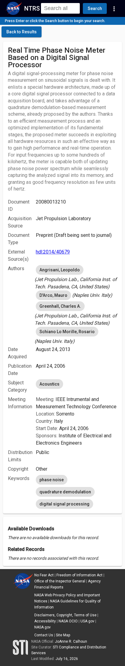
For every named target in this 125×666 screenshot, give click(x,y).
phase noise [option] (51, 479)
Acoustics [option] (49, 384)
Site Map (63, 635)
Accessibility (45, 621)
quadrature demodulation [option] (65, 491)
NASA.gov (42, 627)
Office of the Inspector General (59, 581)
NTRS (32, 8)
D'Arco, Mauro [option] (53, 295)
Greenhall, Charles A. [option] (60, 306)
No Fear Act (44, 575)
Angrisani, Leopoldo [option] (59, 269)
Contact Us (43, 635)
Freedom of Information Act (79, 575)
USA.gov (87, 621)
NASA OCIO (68, 621)
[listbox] (76, 277)
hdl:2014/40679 (53, 252)
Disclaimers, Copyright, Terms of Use (65, 615)
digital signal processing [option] (64, 504)
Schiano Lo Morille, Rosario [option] (67, 331)
